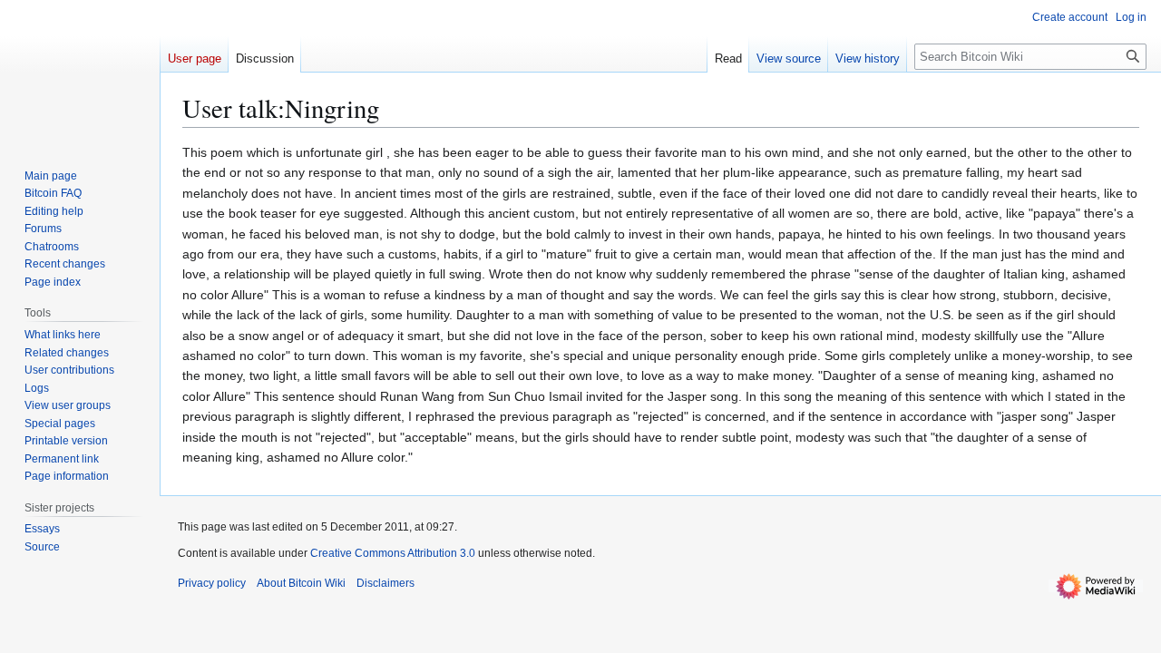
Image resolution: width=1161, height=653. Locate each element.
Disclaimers (385, 583)
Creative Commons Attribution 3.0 (392, 553)
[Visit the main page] (79, 72)
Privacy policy (212, 583)
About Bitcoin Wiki (301, 583)
